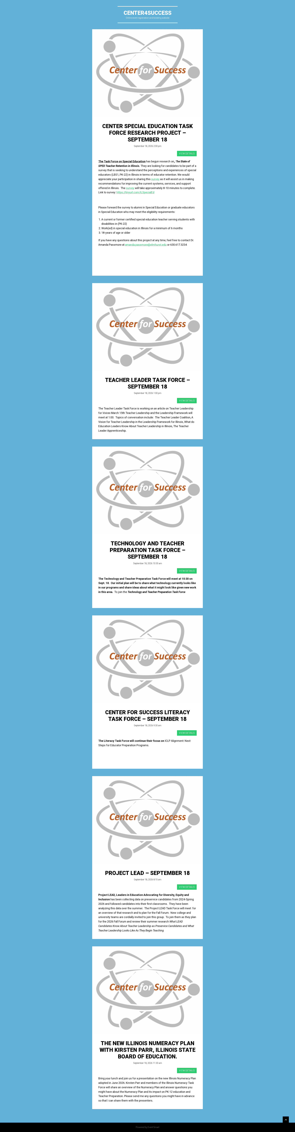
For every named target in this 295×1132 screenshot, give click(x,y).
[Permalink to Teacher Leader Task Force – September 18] (147, 327)
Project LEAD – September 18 (147, 873)
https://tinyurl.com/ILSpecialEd (135, 192)
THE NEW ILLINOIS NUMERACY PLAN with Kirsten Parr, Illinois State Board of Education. (147, 1050)
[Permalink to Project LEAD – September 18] (147, 820)
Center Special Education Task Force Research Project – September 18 (147, 133)
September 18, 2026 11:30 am (147, 1063)
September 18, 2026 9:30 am (147, 725)
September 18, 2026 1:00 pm (147, 393)
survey (155, 179)
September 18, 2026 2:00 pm (147, 146)
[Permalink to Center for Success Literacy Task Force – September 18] (147, 659)
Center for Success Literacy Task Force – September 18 (147, 715)
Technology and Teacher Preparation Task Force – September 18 (147, 550)
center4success (147, 13)
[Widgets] (286, 1119)
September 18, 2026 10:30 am (147, 563)
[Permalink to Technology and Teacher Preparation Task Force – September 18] (147, 490)
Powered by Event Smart (147, 1127)
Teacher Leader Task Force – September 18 (147, 383)
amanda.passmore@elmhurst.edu (146, 244)
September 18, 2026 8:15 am (147, 879)
